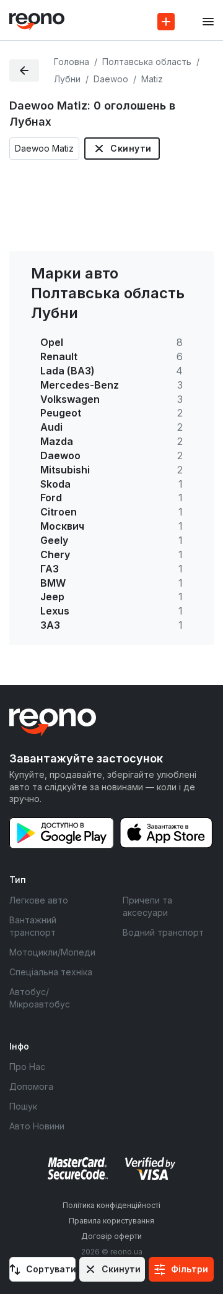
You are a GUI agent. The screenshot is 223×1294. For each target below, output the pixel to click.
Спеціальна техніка (50, 972)
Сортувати (51, 1269)
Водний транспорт (163, 932)
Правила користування (111, 1220)
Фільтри (189, 1269)
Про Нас (27, 1066)
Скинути (130, 148)
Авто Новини (36, 1126)
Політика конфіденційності (111, 1205)
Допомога (31, 1086)
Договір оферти (111, 1236)
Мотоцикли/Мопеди (52, 952)
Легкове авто (38, 900)
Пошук (23, 1106)
